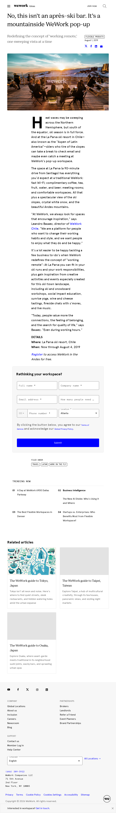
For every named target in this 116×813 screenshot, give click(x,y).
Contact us (13, 741)
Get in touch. (43, 808)
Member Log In (15, 745)
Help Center (14, 749)
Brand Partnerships (70, 723)
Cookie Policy (33, 794)
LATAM (44, 464)
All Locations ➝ (92, 758)
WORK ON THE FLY (58, 464)
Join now (92, 6)
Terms (19, 794)
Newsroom (13, 723)
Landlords (65, 710)
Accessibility (71, 794)
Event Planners (68, 718)
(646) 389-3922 (14, 771)
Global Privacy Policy (63, 429)
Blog (9, 727)
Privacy (9, 794)
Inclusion (12, 714)
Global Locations (16, 706)
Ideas (32, 6)
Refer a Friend (68, 714)
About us (12, 710)
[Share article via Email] (101, 46)
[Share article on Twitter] (86, 46)
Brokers (64, 706)
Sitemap (85, 794)
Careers (11, 718)
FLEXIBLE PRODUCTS (95, 37)
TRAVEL (35, 464)
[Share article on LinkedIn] (96, 46)
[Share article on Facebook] (91, 46)
